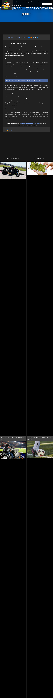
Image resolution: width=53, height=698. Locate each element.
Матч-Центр (26, 2)
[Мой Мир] (37, 37)
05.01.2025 (9, 37)
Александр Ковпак (21, 37)
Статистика (33, 2)
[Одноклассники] (31, 37)
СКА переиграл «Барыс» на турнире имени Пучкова (12, 438)
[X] (35, 37)
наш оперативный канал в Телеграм (29, 123)
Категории (19, 2)
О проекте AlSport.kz (15, 5)
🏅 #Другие (10, 130)
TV (38, 2)
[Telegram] (33, 37)
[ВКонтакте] (29, 37)
